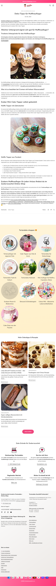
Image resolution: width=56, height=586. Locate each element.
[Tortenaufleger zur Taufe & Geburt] (9, 266)
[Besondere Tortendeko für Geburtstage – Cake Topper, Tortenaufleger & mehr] (46, 243)
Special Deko (32, 528)
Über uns (14, 482)
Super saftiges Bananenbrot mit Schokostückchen (11, 416)
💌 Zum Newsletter (5, 551)
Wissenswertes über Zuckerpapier (9, 555)
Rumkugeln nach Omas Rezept (39, 373)
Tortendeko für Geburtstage (46, 255)
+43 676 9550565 (5, 509)
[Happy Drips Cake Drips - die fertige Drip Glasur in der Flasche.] (9, 314)
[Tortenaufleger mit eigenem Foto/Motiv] (9, 243)
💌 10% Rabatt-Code (14, 464)
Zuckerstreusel (32, 526)
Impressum (3, 569)
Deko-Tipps (11, 209)
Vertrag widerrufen (5, 571)
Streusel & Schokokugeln (28, 302)
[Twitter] (54, 209)
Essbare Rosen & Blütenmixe (9, 303)
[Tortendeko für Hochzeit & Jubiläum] (28, 266)
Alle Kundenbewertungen (7, 559)
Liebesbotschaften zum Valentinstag (33, 201)
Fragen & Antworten (5, 553)
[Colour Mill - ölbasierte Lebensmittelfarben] (46, 290)
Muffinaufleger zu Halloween (16, 201)
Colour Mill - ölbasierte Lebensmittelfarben (46, 303)
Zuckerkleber (6, 84)
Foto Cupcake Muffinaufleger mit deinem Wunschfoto (24, 199)
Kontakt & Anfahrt (33, 505)
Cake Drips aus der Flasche (9, 326)
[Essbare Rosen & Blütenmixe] (9, 290)
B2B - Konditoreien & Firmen (35, 543)
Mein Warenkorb (33, 536)
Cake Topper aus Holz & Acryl (28, 255)
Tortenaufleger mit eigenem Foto (10, 255)
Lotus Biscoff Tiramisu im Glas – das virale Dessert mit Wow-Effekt (13, 372)
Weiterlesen (4, 382)
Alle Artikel (28, 431)
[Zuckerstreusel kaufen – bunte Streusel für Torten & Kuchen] (28, 290)
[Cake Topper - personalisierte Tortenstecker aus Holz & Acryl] (28, 243)
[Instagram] (8, 512)
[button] (53, 5)
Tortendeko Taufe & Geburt (9, 279)
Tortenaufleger (32, 522)
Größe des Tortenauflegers (7, 557)
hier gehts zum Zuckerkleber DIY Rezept (30, 85)
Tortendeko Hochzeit (28, 278)
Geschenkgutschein (33, 532)
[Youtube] (11, 512)
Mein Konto (31, 538)
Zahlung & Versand (42, 484)
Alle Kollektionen (33, 520)
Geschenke (31, 530)
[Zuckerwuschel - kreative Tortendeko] (28, 5)
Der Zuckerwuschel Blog (28, 11)
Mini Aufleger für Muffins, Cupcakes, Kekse (46, 279)
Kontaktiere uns (42, 464)
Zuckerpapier (4, 40)
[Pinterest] (51, 209)
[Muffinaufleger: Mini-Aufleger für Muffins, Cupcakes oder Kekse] (46, 266)
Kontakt (3, 563)
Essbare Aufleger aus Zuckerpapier (10, 20)
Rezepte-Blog (32, 534)
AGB (2, 567)
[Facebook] (48, 209)
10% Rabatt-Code (7, 503)
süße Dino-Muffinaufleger (14, 203)
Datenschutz (4, 565)
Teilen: (44, 209)
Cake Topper (32, 524)
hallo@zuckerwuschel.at (15, 509)
